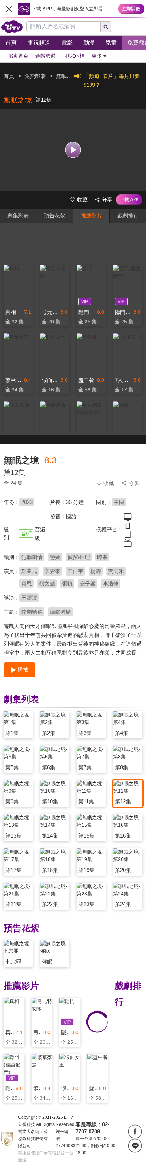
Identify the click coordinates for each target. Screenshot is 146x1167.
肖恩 (26, 583)
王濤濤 (29, 598)
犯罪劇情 (32, 557)
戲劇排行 (128, 216)
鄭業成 (29, 571)
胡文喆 (47, 583)
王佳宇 (75, 571)
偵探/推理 (78, 557)
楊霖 (95, 571)
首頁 (9, 76)
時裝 (102, 557)
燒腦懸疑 (60, 612)
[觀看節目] (73, 150)
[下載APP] (129, 199)
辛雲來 (52, 571)
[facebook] (135, 1131)
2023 (27, 502)
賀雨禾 (116, 571)
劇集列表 (18, 216)
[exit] (9, 9)
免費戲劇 (35, 76)
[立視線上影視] (12, 26)
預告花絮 (54, 216)
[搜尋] (106, 26)
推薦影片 (91, 216)
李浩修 (111, 583)
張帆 (67, 583)
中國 (119, 502)
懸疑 (55, 557)
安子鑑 (88, 583)
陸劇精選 (32, 612)
